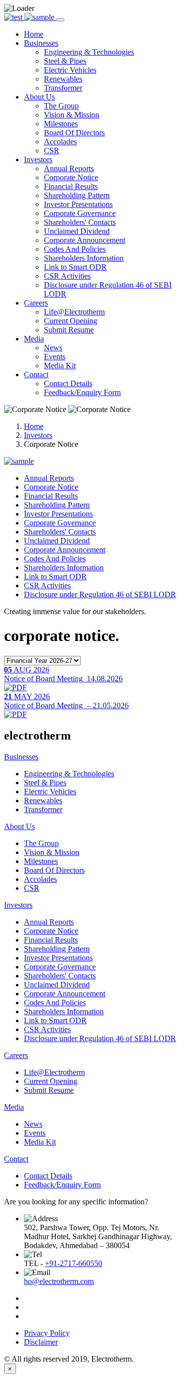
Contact (16, 1159)
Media (14, 1107)
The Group (61, 106)
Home (33, 426)
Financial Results (71, 186)
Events (54, 356)
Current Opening (70, 321)
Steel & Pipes (65, 61)
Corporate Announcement (84, 240)
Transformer (63, 88)
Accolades (60, 141)
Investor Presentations (78, 204)
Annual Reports (69, 168)
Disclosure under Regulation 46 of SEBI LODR (100, 594)
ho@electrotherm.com (59, 1281)
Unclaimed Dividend (77, 231)
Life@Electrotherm (74, 312)
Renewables (63, 79)
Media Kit (60, 365)
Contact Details (68, 383)
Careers (16, 1055)
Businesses (21, 756)
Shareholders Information (84, 258)
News (53, 347)
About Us (19, 826)
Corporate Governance (80, 213)
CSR (51, 150)
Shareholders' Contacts (80, 222)
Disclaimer (41, 1342)
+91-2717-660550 (73, 1263)
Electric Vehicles (70, 70)
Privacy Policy (47, 1333)
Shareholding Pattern (77, 195)
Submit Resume (69, 329)
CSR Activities (67, 276)
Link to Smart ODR (75, 267)
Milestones (61, 123)
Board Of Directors (74, 132)
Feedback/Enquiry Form (82, 392)
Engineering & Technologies (89, 52)
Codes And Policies (75, 249)
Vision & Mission (71, 114)
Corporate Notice (71, 177)
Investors (38, 435)
